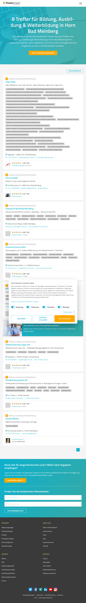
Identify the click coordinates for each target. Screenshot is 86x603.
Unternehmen (47, 531)
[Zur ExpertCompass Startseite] (13, 3)
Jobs (44, 539)
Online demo (47, 566)
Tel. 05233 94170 (11, 268)
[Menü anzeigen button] (80, 3)
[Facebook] (35, 589)
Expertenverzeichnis (49, 573)
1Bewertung (16, 368)
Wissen (4, 558)
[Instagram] (55, 589)
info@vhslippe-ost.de (25, 360)
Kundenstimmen (48, 542)
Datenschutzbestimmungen (29, 302)
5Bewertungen (16, 196)
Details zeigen (67, 312)
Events (4, 581)
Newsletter (46, 562)
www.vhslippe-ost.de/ (41, 360)
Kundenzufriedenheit (8, 573)
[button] (17, 163)
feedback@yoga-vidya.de (27, 157)
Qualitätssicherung (50, 595)
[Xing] (40, 589)
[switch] (28, 307)
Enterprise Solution (8, 539)
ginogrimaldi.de (43, 188)
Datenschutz (39, 595)
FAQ (3, 562)
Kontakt (45, 546)
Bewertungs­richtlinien (9, 577)
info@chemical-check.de (26, 268)
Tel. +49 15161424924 (12, 434)
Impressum (15, 302)
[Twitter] (30, 589)
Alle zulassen (65, 318)
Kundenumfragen (7, 531)
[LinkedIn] (45, 589)
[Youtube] (50, 589)
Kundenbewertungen (8, 570)
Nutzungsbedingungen (28, 595)
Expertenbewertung (49, 570)
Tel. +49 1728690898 (12, 188)
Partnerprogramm (7, 542)
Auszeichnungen (7, 546)
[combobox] (43, 497)
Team (44, 535)
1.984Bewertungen (18, 165)
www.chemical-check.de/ (44, 268)
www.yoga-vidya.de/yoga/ (44, 157)
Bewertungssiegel (7, 527)
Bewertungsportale (8, 566)
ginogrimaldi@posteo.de (28, 188)
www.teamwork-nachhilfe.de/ (38, 227)
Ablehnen (21, 318)
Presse (45, 558)
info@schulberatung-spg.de (14, 398)
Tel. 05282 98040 (11, 360)
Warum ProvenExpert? (50, 527)
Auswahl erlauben (43, 318)
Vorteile (4, 535)
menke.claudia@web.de (29, 434)
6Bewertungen (16, 235)
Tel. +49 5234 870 (11, 157)
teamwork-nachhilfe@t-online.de (16, 227)
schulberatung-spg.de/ (32, 398)
